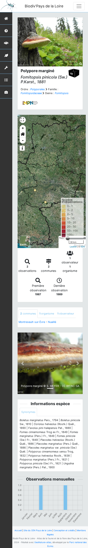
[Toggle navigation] (79, 6)
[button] (23, 134)
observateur (65, 313)
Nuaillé (52, 322)
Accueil (18, 530)
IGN (83, 246)
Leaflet (73, 246)
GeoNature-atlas (42, 542)
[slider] (68, 238)
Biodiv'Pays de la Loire (44, 6)
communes (28, 313)
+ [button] (23, 128)
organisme (46, 313)
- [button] (23, 140)
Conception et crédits (64, 530)
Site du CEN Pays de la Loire (38, 530)
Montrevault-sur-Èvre (32, 322)
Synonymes (28, 412)
